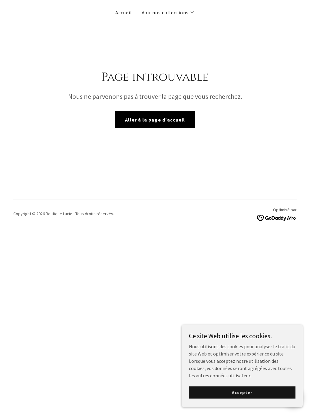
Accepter (242, 392)
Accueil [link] (123, 12)
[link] (277, 217)
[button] (168, 12)
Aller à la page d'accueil (155, 120)
